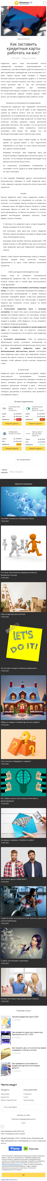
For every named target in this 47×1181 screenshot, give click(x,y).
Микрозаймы (5, 1094)
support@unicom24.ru (9, 1180)
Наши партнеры (29, 1100)
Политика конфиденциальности (23, 1119)
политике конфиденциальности (12, 1164)
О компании (27, 1094)
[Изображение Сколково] (31, 1148)
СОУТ (24, 1123)
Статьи (26, 1097)
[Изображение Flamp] (15, 1148)
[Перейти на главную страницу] (23, 3)
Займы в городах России (9, 1100)
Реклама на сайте (23, 1115)
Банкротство (5, 1097)
